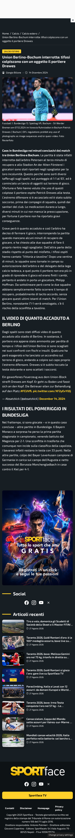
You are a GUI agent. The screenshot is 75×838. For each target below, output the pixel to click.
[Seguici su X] (48, 602)
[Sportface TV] (37, 537)
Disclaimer (26, 808)
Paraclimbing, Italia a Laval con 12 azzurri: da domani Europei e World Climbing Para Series (47, 690)
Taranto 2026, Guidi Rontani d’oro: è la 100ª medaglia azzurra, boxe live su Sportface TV (49, 641)
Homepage (43, 808)
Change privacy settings (61, 834)
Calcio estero (11, 51)
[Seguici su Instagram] (34, 602)
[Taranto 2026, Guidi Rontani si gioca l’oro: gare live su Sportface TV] (13, 675)
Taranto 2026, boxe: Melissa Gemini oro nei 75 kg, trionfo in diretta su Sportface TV (48, 657)
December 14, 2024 (52, 398)
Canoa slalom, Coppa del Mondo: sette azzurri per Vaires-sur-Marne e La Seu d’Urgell (48, 722)
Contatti (9, 808)
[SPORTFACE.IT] (37, 771)
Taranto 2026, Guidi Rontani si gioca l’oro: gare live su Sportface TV (48, 672)
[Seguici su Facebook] (26, 602)
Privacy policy (59, 808)
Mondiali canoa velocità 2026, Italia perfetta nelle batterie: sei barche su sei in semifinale (48, 738)
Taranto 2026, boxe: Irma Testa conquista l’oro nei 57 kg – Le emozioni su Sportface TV (45, 706)
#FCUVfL (26, 391)
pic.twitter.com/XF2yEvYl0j (52, 391)
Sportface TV (37, 795)
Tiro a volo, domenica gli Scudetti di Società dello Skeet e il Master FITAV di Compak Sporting (48, 624)
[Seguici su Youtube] (41, 602)
